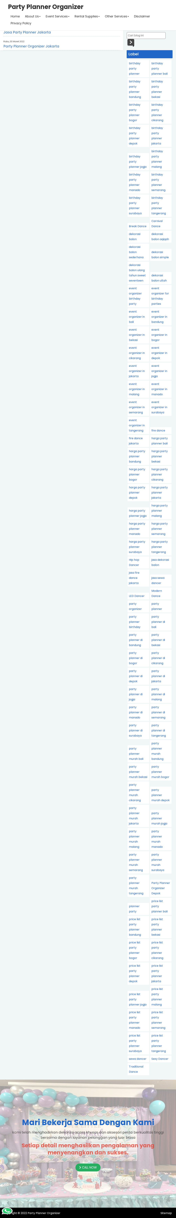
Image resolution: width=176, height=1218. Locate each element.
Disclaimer (142, 16)
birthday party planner (134, 68)
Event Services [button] (57, 16)
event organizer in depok (159, 353)
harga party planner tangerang (159, 547)
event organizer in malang (137, 389)
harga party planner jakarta (159, 492)
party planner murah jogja (159, 818)
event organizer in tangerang (137, 425)
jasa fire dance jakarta (134, 578)
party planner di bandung (135, 640)
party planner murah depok (160, 795)
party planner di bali (158, 622)
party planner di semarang (158, 712)
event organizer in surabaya (159, 407)
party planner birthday (134, 622)
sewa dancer (137, 1059)
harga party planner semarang (159, 529)
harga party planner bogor (137, 474)
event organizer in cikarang (137, 353)
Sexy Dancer (159, 1059)
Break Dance (137, 226)
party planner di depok (135, 676)
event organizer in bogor (159, 335)
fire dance (158, 430)
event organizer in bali (137, 317)
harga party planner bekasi (159, 456)
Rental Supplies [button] (86, 16)
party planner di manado (135, 712)
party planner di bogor (135, 658)
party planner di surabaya (135, 730)
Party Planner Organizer (44, 1213)
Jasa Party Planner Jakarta (27, 32)
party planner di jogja (135, 694)
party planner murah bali (136, 754)
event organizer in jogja (159, 371)
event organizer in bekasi (137, 335)
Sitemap (166, 1213)
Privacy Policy (21, 23)
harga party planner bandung (137, 456)
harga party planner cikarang (159, 474)
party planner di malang (158, 694)
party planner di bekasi (158, 640)
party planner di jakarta (158, 676)
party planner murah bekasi (138, 772)
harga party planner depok (137, 492)
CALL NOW (89, 1167)
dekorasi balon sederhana (136, 252)
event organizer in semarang (137, 407)
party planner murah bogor (160, 772)
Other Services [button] (116, 16)
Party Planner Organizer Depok (160, 888)
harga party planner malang (159, 511)
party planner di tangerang (158, 730)
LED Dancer (137, 596)
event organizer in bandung (159, 317)
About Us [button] (32, 16)
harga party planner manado (137, 529)
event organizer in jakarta (137, 371)
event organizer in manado (159, 389)
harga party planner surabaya (137, 547)
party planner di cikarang (158, 658)
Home (15, 16)
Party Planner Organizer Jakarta (31, 46)
